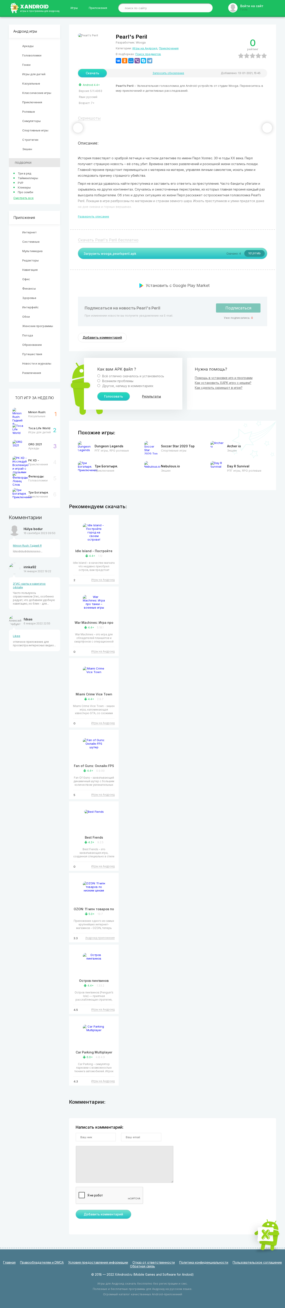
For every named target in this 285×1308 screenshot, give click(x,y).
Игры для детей (33, 74)
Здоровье (29, 298)
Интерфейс (30, 307)
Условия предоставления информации (98, 1262)
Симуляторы (31, 121)
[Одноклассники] (124, 60)
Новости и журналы (36, 363)
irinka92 (30, 567)
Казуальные (31, 83)
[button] (78, 128)
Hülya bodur (33, 529)
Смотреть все (23, 198)
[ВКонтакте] (118, 60)
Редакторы (30, 260)
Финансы (29, 288)
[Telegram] (149, 60)
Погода (27, 335)
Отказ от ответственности (153, 1262)
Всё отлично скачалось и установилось (132, 376)
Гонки (26, 64)
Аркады (28, 46)
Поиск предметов (148, 54)
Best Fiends (94, 837)
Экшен (27, 149)
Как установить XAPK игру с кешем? (223, 383)
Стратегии (30, 139)
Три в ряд (24, 173)
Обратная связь (142, 1266)
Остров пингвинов (94, 981)
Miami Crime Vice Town (94, 694)
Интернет (29, 232)
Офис (26, 279)
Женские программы (37, 326)
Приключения (32, 102)
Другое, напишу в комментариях (127, 386)
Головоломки (31, 55)
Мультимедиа (32, 251)
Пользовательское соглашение (257, 1262)
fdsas (28, 619)
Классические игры (36, 93)
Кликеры (24, 187)
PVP (20, 182)
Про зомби (25, 192)
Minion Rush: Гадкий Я (27, 545)
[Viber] (137, 60)
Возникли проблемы (117, 381)
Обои (26, 316)
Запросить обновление (168, 73)
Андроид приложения (100, 937)
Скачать (92, 73)
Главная (9, 1262)
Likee (16, 636)
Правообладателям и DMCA (42, 1262)
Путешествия (32, 354)
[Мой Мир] (131, 60)
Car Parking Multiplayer (94, 1052)
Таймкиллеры (28, 178)
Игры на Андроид (144, 48)
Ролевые (28, 111)
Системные (31, 241)
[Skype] (143, 60)
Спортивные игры (35, 130)
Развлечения (31, 373)
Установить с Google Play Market (178, 285)
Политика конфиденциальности (203, 1262)
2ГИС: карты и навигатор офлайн (29, 585)
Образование (32, 344)
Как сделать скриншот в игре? (218, 388)
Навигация (30, 270)
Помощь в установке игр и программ (223, 378)
